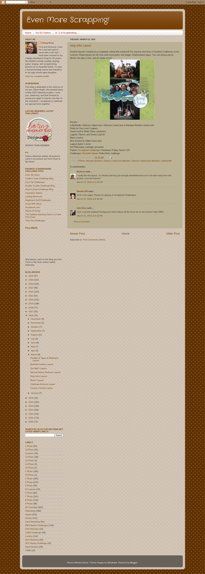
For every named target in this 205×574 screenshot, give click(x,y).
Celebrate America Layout (42, 384)
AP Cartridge (31, 507)
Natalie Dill (82, 191)
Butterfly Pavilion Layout (41, 364)
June (33, 343)
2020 (31, 300)
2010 (31, 418)
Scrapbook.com (32, 207)
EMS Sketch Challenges (36, 525)
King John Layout (80, 45)
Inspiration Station (33, 193)
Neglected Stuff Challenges (38, 200)
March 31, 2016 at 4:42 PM (90, 216)
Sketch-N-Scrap (32, 211)
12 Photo (29, 457)
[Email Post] (110, 157)
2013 (31, 406)
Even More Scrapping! (68, 20)
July (33, 339)
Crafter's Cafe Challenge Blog (39, 178)
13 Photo (29, 460)
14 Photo (29, 464)
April (33, 351)
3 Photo (81, 161)
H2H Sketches (32, 529)
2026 (31, 276)
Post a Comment (82, 222)
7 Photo (29, 496)
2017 (31, 311)
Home (28, 32)
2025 (31, 280)
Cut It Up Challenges (35, 182)
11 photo (29, 453)
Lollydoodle (166, 161)
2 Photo (29, 471)
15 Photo (29, 468)
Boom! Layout (37, 380)
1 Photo (29, 446)
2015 (31, 398)
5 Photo (29, 486)
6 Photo (29, 493)
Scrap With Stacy (33, 204)
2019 (31, 303)
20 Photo (29, 475)
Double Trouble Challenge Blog (40, 186)
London (28, 536)
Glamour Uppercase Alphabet (146, 161)
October (35, 327)
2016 (31, 315)
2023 (31, 288)
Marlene (81, 171)
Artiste (28, 514)
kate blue (81, 208)
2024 (31, 284)
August (34, 335)
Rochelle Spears (90, 153)
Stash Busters (31, 547)
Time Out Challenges (35, 220)
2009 (31, 422)
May (33, 346)
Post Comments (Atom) (94, 240)
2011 (31, 414)
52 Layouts (30, 489)
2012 (31, 410)
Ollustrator (112, 563)
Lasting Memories (33, 196)
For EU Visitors (43, 32)
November (36, 323)
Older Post (173, 233)
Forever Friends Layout (41, 388)
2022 (31, 292)
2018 (31, 308)
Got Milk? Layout (38, 368)
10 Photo (29, 450)
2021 (31, 296)
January (35, 393)
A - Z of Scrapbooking (66, 32)
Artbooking (30, 511)
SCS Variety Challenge (36, 543)
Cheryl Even (48, 43)
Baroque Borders (94, 161)
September (36, 331)
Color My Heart (32, 175)
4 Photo (29, 482)
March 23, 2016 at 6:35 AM (90, 182)
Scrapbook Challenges (89, 150)
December (36, 319)
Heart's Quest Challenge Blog (39, 189)
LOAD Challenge (33, 532)
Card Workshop (32, 522)
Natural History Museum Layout (45, 372)
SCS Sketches (32, 540)
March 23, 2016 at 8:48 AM (90, 199)
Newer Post (77, 233)
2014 (31, 402)
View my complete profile (37, 76)
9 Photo (29, 504)
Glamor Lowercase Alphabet (117, 161)
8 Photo (29, 500)
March (34, 354)
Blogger (133, 563)
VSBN (28, 550)
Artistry (28, 518)
